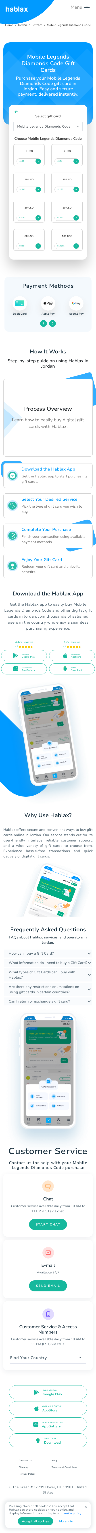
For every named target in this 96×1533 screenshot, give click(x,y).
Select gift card (48, 116)
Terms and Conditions (64, 1467)
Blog (54, 1460)
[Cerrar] (85, 1506)
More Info (66, 1521)
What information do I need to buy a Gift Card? (48, 962)
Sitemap (24, 1467)
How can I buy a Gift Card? (31, 953)
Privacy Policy (27, 1474)
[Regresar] (16, 112)
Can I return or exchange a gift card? (39, 1001)
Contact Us (25, 1460)
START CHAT (48, 1224)
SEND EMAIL (48, 1286)
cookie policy (72, 1513)
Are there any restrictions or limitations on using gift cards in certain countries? (44, 989)
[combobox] (48, 1358)
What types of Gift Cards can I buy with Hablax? (42, 975)
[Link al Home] (16, 7)
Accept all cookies (35, 1521)
